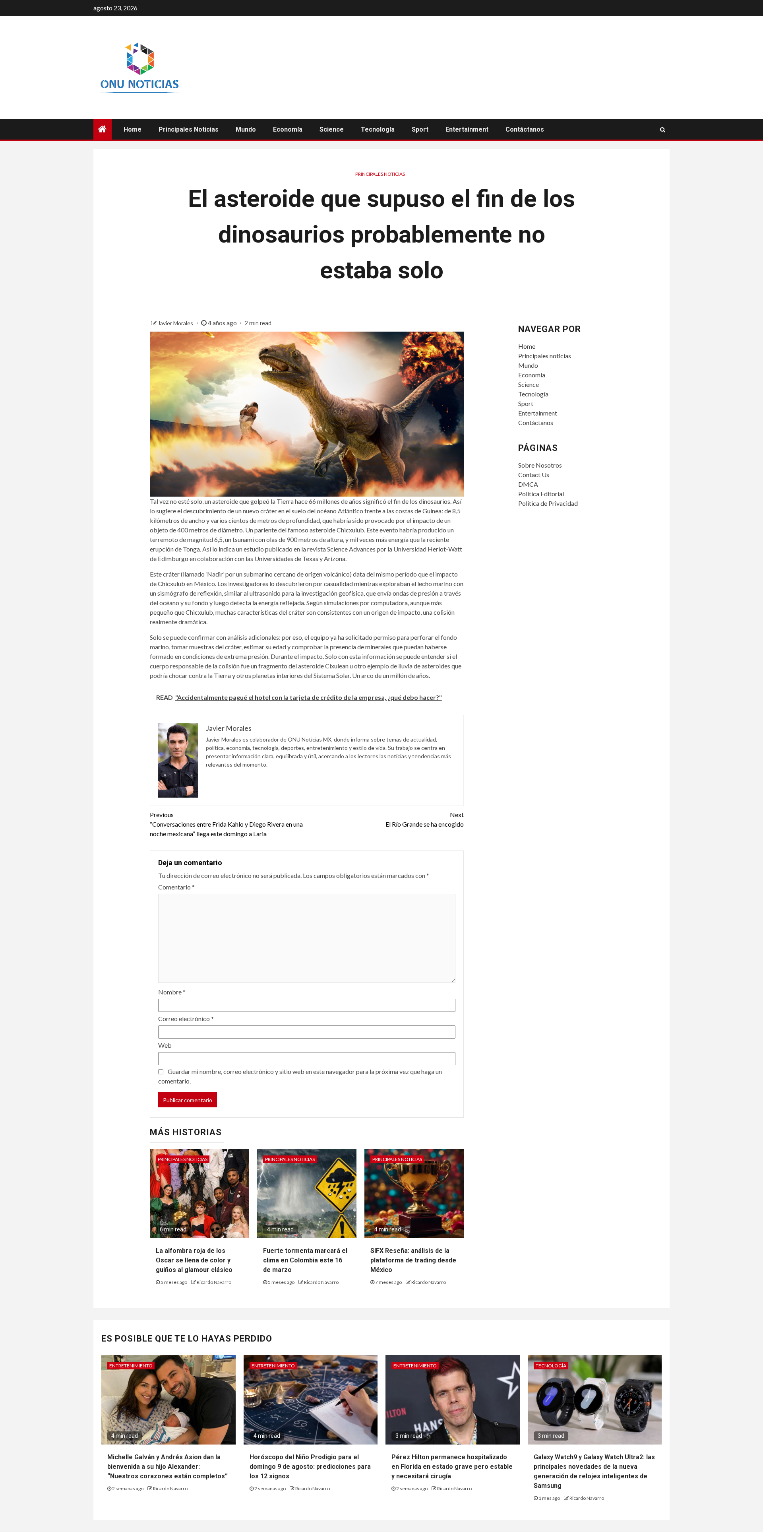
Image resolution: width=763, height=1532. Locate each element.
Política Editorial (541, 493)
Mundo (246, 129)
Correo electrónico (186, 1018)
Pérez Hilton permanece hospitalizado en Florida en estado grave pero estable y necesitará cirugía (452, 1466)
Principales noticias (189, 129)
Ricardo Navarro (214, 1282)
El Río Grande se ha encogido (424, 819)
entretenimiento (131, 1366)
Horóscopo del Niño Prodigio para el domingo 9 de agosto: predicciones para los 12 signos (310, 1466)
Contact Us (533, 474)
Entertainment (466, 129)
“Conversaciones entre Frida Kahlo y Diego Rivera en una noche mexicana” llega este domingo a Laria (226, 824)
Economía (287, 129)
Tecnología (378, 129)
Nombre (172, 992)
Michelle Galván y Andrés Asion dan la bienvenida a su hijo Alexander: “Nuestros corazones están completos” (167, 1466)
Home (132, 129)
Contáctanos (524, 129)
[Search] (663, 129)
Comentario (176, 887)
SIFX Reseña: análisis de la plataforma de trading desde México (413, 1260)
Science (332, 129)
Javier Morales (176, 323)
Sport (420, 129)
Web (165, 1045)
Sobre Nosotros (540, 465)
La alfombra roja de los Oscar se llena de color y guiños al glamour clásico (194, 1260)
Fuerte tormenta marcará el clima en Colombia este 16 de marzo (305, 1260)
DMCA (528, 484)
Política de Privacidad (548, 503)
